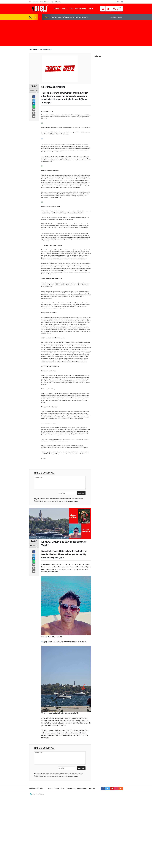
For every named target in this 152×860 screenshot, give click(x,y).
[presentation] (35, 17)
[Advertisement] (76, 33)
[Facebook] (33, 96)
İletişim (63, 788)
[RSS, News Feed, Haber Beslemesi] (121, 788)
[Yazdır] (33, 113)
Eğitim (90, 9)
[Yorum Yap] (33, 116)
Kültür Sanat (80, 9)
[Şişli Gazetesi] (39, 9)
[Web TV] (118, 2)
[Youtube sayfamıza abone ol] (112, 788)
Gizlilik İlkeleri (71, 788)
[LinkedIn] (33, 103)
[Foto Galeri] (122, 2)
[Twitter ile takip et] (107, 788)
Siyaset (65, 9)
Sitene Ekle (58, 1)
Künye (57, 788)
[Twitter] (33, 100)
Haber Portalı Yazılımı (38, 794)
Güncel (57, 9)
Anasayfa (50, 788)
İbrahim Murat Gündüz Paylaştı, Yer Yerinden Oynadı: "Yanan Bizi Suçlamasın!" (75, 17)
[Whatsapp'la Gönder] (33, 106)
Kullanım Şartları (81, 788)
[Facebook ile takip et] (103, 788)
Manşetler (35, 1)
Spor (71, 9)
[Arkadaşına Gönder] (33, 109)
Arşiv (52, 1)
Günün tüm (117, 17)
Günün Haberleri (44, 1)
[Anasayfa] (30, 1)
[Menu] (102, 9)
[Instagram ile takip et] (116, 788)
